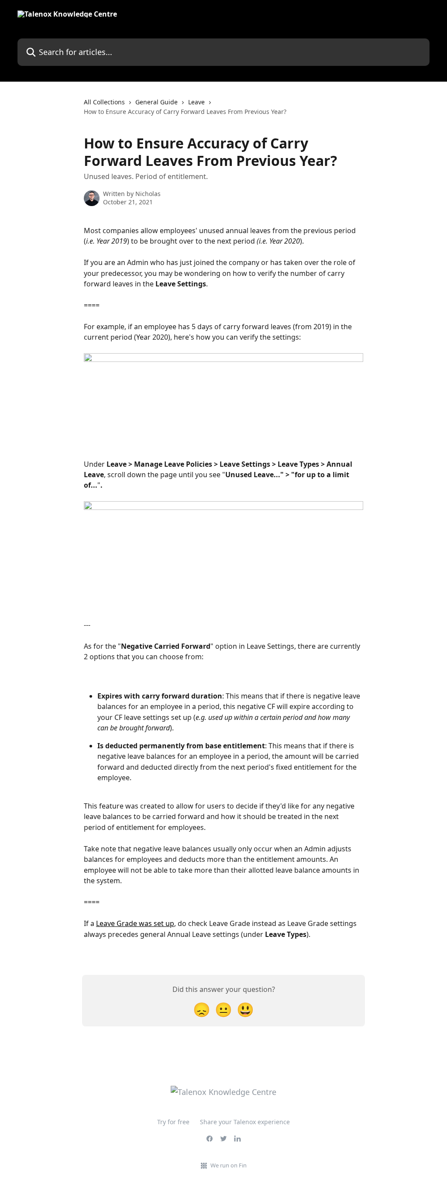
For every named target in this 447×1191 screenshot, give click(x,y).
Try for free (173, 1122)
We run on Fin (228, 1165)
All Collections (104, 102)
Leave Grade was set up (135, 923)
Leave (196, 102)
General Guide (156, 102)
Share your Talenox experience (245, 1122)
